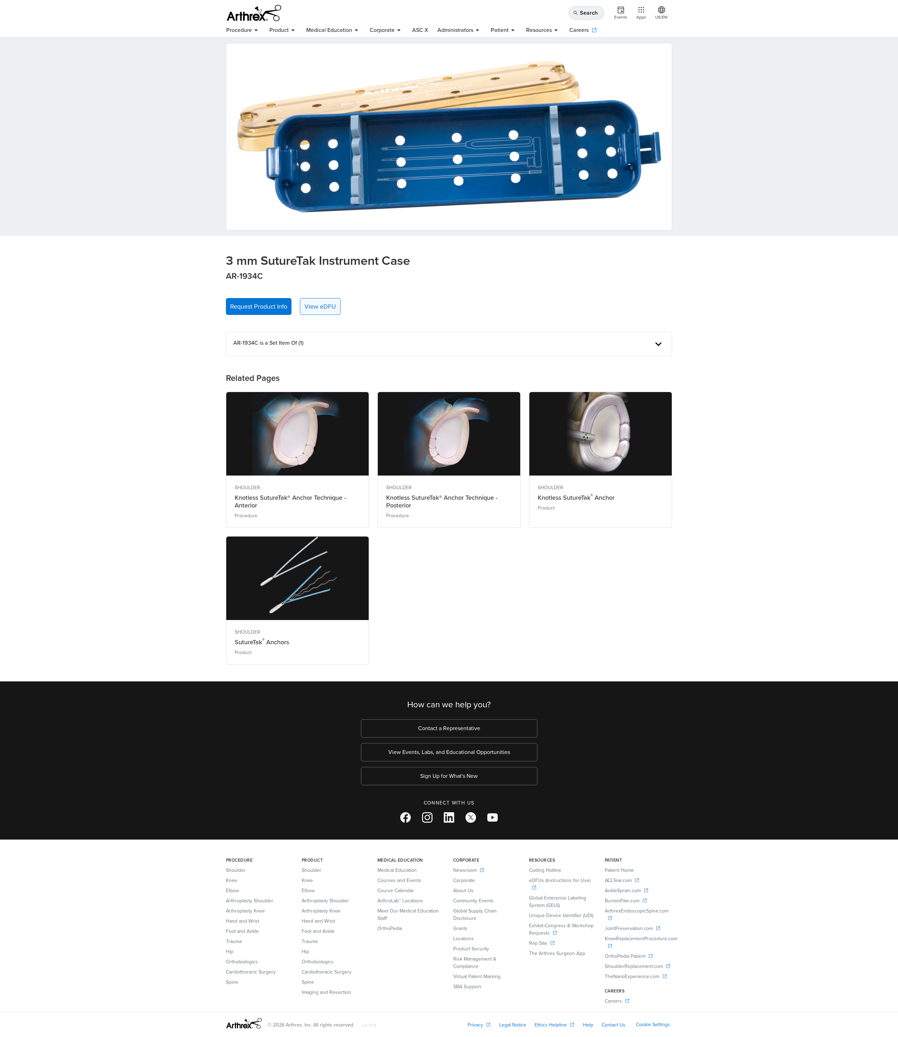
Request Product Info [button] (258, 306)
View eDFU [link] (320, 306)
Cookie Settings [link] (653, 1024)
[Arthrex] (254, 13)
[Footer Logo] (244, 1023)
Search (585, 13)
